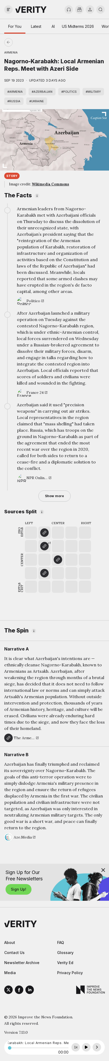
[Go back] (31, 42)
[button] (44, 546)
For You (14, 26)
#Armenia (15, 91)
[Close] (103, 870)
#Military (93, 91)
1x (76, 1047)
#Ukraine (36, 101)
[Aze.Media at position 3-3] (58, 560)
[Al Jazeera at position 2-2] (44, 573)
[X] (8, 991)
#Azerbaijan (42, 91)
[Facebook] (19, 991)
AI (53, 26)
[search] (100, 9)
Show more (54, 496)
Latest (36, 26)
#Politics (69, 91)
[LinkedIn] (29, 991)
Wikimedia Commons (50, 184)
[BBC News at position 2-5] (44, 533)
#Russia (13, 101)
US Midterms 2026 (78, 26)
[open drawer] (8, 9)
